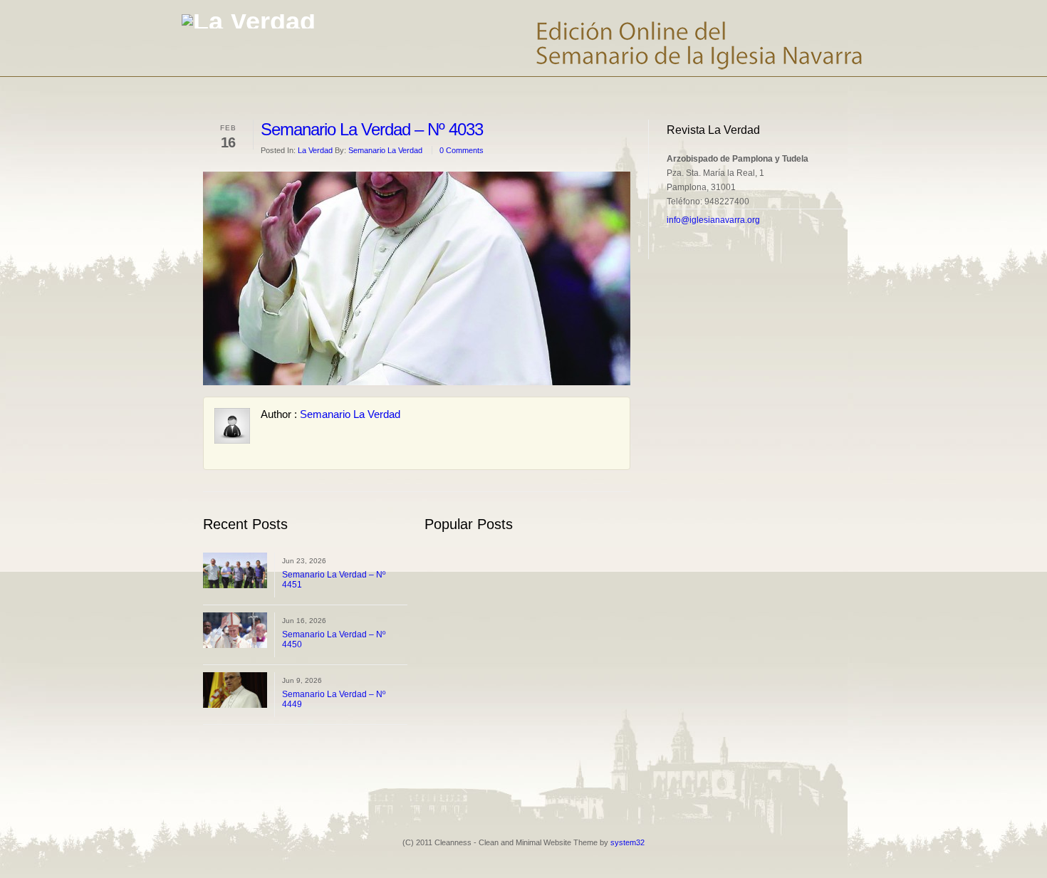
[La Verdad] (249, 21)
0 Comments (461, 150)
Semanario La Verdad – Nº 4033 (372, 129)
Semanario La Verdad (385, 150)
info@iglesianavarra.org (713, 220)
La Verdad (315, 150)
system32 (627, 842)
